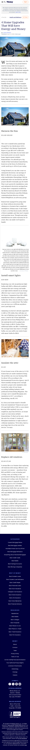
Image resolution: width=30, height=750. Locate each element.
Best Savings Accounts (15, 563)
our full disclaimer (22, 738)
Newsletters (15, 613)
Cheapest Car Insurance (15, 591)
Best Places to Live (15, 625)
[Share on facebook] (9, 684)
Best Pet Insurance (15, 635)
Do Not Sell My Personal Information (15, 659)
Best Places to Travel (15, 628)
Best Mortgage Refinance (15, 551)
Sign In (25, 1)
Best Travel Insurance (15, 631)
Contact (15, 647)
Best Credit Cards (15, 557)
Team (15, 650)
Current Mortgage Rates (15, 542)
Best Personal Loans (15, 585)
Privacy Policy (15, 653)
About (15, 644)
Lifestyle (3, 17)
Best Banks (15, 560)
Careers (15, 675)
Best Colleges (15, 619)
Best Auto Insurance (15, 588)
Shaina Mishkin (7, 32)
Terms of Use (15, 656)
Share (26, 17)
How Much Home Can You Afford (15, 548)
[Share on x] (13, 684)
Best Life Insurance (15, 598)
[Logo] (10, 2)
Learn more (18, 12)
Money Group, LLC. (17, 723)
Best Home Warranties (15, 601)
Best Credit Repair (15, 582)
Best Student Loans (15, 576)
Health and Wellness (15, 17)
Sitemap (15, 672)
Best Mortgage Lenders (15, 545)
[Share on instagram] (16, 684)
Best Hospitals (15, 622)
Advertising (15, 669)
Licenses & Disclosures (15, 666)
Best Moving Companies (15, 567)
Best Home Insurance (15, 594)
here (25, 745)
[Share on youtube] (19, 684)
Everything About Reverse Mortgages (15, 554)
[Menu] (2, 2)
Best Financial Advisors (15, 604)
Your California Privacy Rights (15, 662)
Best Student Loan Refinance (15, 579)
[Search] (5, 2)
